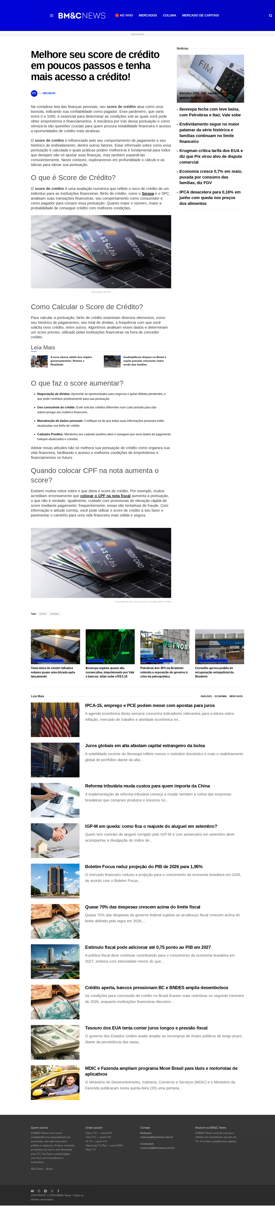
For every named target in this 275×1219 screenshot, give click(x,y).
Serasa (148, 193)
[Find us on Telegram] (45, 1191)
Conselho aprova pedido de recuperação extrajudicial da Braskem (214, 672)
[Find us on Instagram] (39, 1191)
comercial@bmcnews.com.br (157, 1148)
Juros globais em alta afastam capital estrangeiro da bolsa (145, 745)
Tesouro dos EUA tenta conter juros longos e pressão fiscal (146, 1027)
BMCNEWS (49, 93)
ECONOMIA (221, 696)
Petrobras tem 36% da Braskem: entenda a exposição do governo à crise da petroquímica (164, 672)
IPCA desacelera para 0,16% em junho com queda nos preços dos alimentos (210, 198)
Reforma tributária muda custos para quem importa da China (147, 785)
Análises (206, 696)
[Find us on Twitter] (52, 1191)
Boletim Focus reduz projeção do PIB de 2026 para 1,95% (143, 866)
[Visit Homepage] (82, 16)
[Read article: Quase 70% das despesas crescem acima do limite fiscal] (55, 921)
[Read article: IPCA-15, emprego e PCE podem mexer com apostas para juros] (55, 719)
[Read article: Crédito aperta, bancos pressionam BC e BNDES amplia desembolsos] (55, 1002)
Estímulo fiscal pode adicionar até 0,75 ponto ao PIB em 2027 (148, 947)
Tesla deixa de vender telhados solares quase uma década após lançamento (53, 672)
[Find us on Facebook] (58, 1191)
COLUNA (169, 15)
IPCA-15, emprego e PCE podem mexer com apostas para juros (150, 705)
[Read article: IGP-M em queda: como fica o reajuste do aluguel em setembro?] (55, 840)
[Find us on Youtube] (32, 1191)
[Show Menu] (51, 15)
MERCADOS (148, 15)
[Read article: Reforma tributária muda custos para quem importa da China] (55, 800)
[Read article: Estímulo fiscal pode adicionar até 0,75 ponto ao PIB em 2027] (55, 961)
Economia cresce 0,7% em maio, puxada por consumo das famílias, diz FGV (210, 177)
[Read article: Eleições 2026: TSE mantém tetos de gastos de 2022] (210, 79)
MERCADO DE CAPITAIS (200, 15)
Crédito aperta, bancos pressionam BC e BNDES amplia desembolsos (156, 987)
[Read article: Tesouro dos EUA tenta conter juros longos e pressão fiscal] (55, 1042)
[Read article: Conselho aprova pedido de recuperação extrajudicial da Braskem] (219, 646)
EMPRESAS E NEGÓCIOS (48, 661)
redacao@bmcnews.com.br (156, 1137)
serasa (55, 613)
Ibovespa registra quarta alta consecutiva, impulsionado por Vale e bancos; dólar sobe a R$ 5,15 (110, 672)
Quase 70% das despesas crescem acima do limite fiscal (142, 906)
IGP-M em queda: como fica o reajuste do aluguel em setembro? (151, 826)
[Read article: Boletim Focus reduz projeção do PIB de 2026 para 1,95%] (55, 881)
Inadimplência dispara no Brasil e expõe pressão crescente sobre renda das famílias (144, 361)
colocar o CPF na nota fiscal (105, 496)
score (43, 613)
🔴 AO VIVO (124, 15)
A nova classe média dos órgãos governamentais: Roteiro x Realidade (71, 361)
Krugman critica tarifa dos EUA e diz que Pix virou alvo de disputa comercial (211, 156)
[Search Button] (270, 15)
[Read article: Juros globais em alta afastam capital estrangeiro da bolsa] (55, 760)
